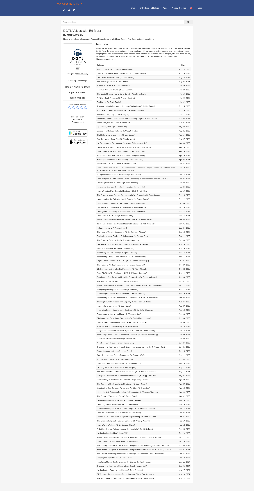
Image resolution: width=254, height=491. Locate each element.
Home (132, 8)
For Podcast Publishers (149, 8)
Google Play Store (128, 39)
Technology (82, 80)
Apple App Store (147, 39)
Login (200, 8)
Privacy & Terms (178, 8)
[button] (192, 8)
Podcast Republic (69, 4)
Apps (165, 8)
